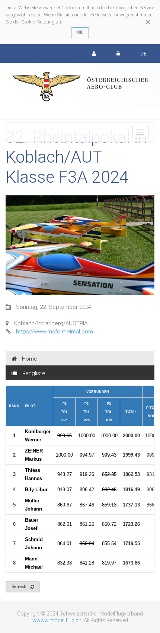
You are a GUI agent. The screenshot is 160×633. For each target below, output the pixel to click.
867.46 (87, 505)
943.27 (64, 474)
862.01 (64, 524)
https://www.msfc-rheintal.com (54, 331)
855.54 (109, 543)
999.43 (109, 455)
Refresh (19, 586)
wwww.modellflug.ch (56, 620)
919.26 (87, 474)
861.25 (87, 524)
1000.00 (86, 435)
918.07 (64, 489)
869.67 (64, 505)
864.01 (64, 543)
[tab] (80, 358)
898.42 (87, 489)
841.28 (87, 563)
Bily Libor (36, 489)
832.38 (64, 563)
